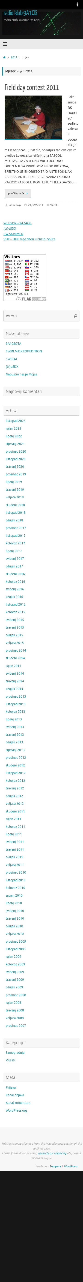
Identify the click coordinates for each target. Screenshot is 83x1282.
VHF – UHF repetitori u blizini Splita (29, 239)
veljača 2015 (15, 643)
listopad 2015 (16, 604)
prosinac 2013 (16, 697)
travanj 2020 (15, 467)
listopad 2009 (16, 949)
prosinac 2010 (16, 873)
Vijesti (54, 205)
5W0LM (11, 359)
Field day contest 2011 (32, 87)
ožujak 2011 (14, 857)
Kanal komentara (18, 1103)
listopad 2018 (16, 513)
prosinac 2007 (16, 1026)
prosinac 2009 (16, 942)
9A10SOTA (13, 344)
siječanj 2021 (15, 444)
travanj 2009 (15, 980)
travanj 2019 (15, 490)
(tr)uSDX (9, 229)
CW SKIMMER (13, 234)
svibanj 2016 (15, 589)
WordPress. (71, 1166)
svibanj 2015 (15, 620)
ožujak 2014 (14, 689)
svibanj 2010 (15, 911)
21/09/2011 (35, 205)
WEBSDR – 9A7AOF (17, 223)
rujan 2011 (13, 819)
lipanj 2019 (14, 482)
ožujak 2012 (14, 796)
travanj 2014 (15, 681)
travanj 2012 (15, 788)
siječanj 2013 (15, 750)
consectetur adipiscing (52, 1153)
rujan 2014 (13, 666)
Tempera (55, 1166)
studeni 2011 (15, 811)
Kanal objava (15, 1095)
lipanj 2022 (14, 436)
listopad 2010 (16, 880)
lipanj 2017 (14, 551)
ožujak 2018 (14, 520)
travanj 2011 (15, 849)
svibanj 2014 (15, 674)
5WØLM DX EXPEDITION (24, 351)
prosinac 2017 (16, 528)
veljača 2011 (15, 865)
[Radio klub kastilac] (77, 4)
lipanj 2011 (14, 834)
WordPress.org (16, 1111)
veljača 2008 (15, 1018)
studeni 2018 (15, 505)
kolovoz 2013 (15, 712)
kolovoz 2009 (15, 964)
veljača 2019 (15, 497)
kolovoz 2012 (15, 781)
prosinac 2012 (16, 758)
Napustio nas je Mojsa (21, 374)
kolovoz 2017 (15, 543)
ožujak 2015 (14, 635)
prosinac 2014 (16, 651)
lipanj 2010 (14, 903)
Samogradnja (15, 1053)
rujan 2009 (13, 957)
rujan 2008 (13, 1003)
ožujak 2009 (14, 987)
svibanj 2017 (15, 559)
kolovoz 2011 (15, 827)
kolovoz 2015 (15, 612)
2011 (14, 57)
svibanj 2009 (15, 972)
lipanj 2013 (14, 719)
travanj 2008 (15, 1010)
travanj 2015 (15, 627)
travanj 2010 (15, 919)
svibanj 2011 (15, 842)
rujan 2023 (13, 429)
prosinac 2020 (16, 452)
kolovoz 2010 (15, 888)
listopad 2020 (16, 459)
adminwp (15, 205)
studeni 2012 (15, 765)
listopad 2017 (16, 536)
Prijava (11, 1088)
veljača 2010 (15, 934)
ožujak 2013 (14, 742)
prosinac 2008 (16, 995)
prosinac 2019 (16, 474)
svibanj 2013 (15, 727)
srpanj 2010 (14, 896)
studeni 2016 (15, 574)
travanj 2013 (15, 735)
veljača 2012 (15, 804)
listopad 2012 (16, 773)
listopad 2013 (16, 704)
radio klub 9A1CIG (20, 13)
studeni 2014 (15, 658)
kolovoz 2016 (15, 582)
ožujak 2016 (14, 597)
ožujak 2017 (14, 566)
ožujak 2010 (14, 926)
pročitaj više (16, 193)
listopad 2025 (16, 421)
